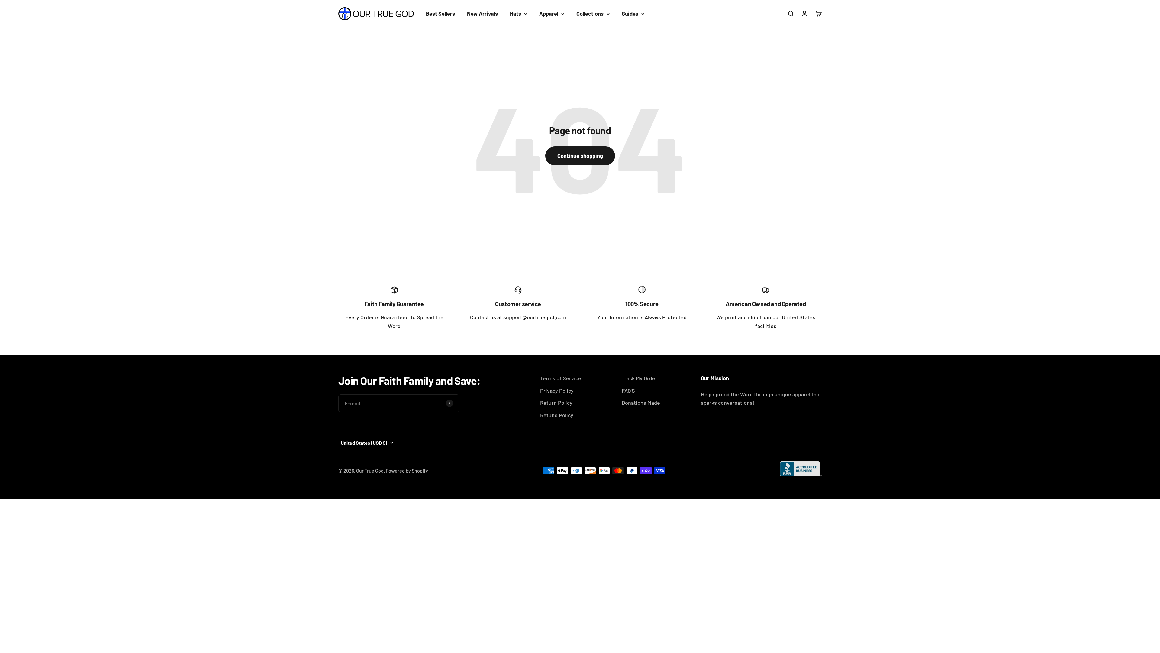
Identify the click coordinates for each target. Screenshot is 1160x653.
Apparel (548, 13)
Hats (515, 13)
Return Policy (556, 402)
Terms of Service (560, 378)
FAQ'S (628, 390)
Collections (590, 13)
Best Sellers (440, 13)
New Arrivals (482, 13)
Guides (630, 13)
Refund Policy (556, 415)
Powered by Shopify (407, 470)
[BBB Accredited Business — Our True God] (801, 468)
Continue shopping (580, 155)
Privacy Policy (557, 390)
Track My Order (639, 378)
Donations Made (641, 402)
